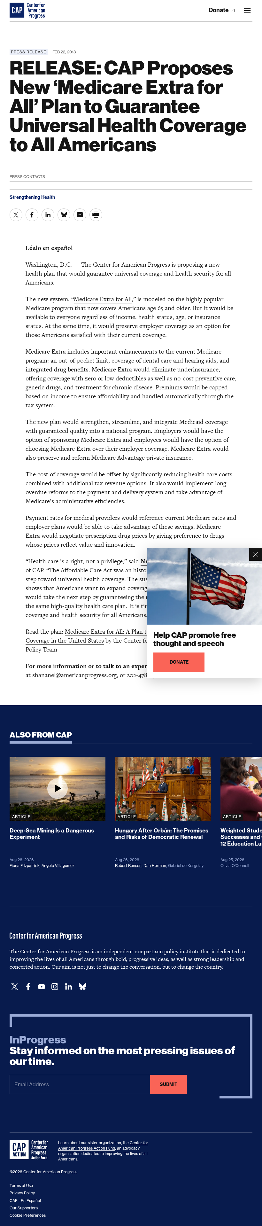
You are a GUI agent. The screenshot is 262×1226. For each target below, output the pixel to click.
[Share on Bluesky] (64, 214)
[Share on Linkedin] (48, 214)
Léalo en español (49, 248)
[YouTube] (41, 987)
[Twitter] (15, 987)
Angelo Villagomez (58, 865)
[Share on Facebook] (32, 214)
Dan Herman (154, 865)
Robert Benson (128, 865)
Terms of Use (21, 1185)
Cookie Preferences (28, 1215)
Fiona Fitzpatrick (25, 865)
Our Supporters (24, 1208)
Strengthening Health (32, 197)
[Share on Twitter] (16, 214)
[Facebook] (28, 987)
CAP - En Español (25, 1200)
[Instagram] (55, 987)
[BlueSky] (82, 987)
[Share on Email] (79, 214)
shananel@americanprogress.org (74, 675)
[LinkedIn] (68, 987)
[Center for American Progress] (18, 10)
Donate (219, 10)
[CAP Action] (31, 1150)
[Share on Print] (95, 214)
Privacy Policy (22, 1193)
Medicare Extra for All (103, 299)
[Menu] (247, 10)
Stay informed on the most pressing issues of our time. (122, 1051)
